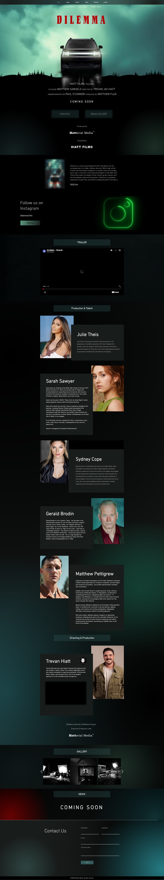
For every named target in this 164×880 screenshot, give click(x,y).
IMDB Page (74, 184)
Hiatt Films (77, 670)
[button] (56, 771)
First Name (84, 828)
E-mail (83, 838)
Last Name (105, 828)
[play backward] (42, 772)
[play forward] (122, 772)
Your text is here (85, 847)
